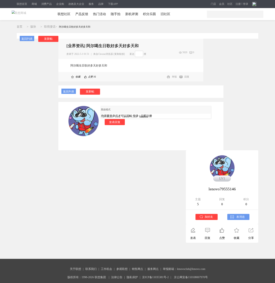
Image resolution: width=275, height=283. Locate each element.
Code (134, 116)
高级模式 (106, 109)
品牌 (100, 3)
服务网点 (153, 269)
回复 (186, 76)
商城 (34, 3)
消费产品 (46, 3)
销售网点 (137, 269)
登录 (245, 4)
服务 (91, 3)
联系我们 (91, 269)
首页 (19, 26)
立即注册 (146, 115)
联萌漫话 (49, 26)
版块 (33, 26)
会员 (221, 4)
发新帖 (48, 38)
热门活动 (99, 14)
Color (110, 116)
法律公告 (116, 277)
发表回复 (114, 122)
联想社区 (64, 14)
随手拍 (115, 14)
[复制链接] (119, 54)
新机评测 (131, 14)
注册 (238, 4)
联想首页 (22, 3)
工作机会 (106, 269)
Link (118, 116)
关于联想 (75, 269)
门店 (213, 4)
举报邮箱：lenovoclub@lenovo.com (184, 269)
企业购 (60, 3)
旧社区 (165, 14)
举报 (174, 76)
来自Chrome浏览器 (103, 54)
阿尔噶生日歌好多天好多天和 (74, 26)
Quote (126, 116)
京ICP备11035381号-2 (155, 277)
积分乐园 (149, 14)
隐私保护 (132, 277)
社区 (230, 4)
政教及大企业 (76, 3)
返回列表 (27, 38)
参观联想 (122, 269)
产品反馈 (81, 14)
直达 (131, 54)
